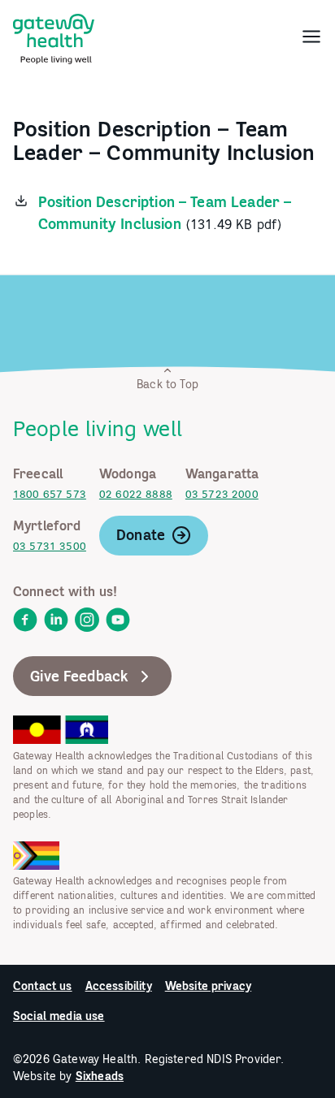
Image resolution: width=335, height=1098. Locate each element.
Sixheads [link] (100, 1076)
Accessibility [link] (118, 986)
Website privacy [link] (208, 986)
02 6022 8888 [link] (135, 494)
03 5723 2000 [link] (222, 494)
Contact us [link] (42, 986)
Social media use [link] (59, 1016)
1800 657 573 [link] (49, 494)
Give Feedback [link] (79, 676)
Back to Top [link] (167, 384)
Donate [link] (140, 534)
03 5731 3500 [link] (49, 546)
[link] (53, 36)
